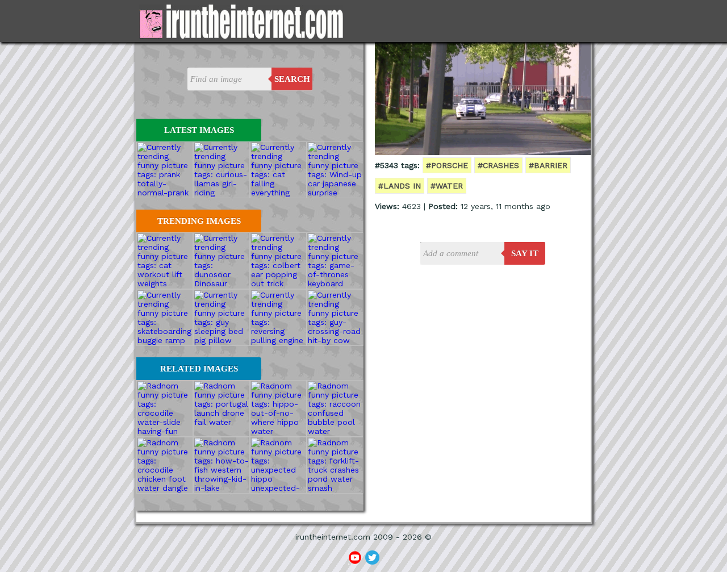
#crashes (498, 165)
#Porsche (447, 165)
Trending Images (199, 221)
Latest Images (199, 130)
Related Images (199, 368)
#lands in (399, 185)
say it (524, 253)
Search (292, 78)
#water (447, 185)
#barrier (548, 165)
